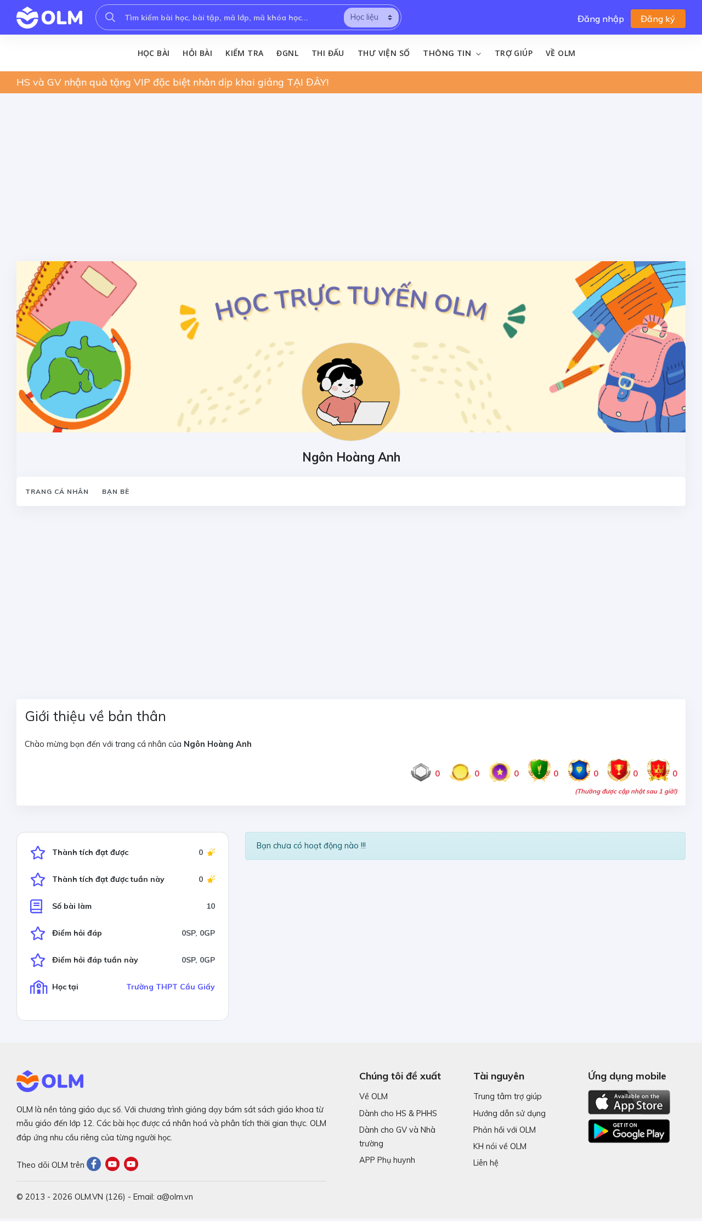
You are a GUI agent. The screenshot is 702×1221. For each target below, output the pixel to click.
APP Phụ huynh (387, 1160)
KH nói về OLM (499, 1146)
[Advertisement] (351, 179)
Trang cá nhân (57, 491)
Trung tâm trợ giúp (507, 1096)
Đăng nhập (601, 18)
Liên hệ (486, 1163)
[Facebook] (96, 1165)
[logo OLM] (49, 18)
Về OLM (560, 53)
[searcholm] (110, 17)
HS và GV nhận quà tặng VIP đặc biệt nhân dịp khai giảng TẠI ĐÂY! (172, 82)
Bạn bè (115, 491)
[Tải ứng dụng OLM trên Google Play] (629, 1128)
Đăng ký (658, 18)
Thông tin (448, 53)
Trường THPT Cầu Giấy (170, 987)
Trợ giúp (514, 53)
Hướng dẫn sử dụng (509, 1113)
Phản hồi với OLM (504, 1130)
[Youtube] (114, 1165)
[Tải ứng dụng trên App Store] (629, 1101)
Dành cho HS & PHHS (398, 1113)
